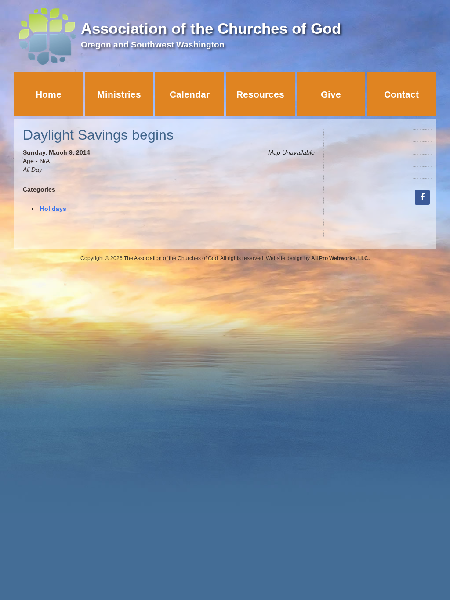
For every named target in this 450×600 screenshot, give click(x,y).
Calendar (190, 94)
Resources (260, 94)
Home (49, 94)
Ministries (119, 94)
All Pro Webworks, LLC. (340, 258)
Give (331, 94)
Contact (401, 94)
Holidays (53, 208)
